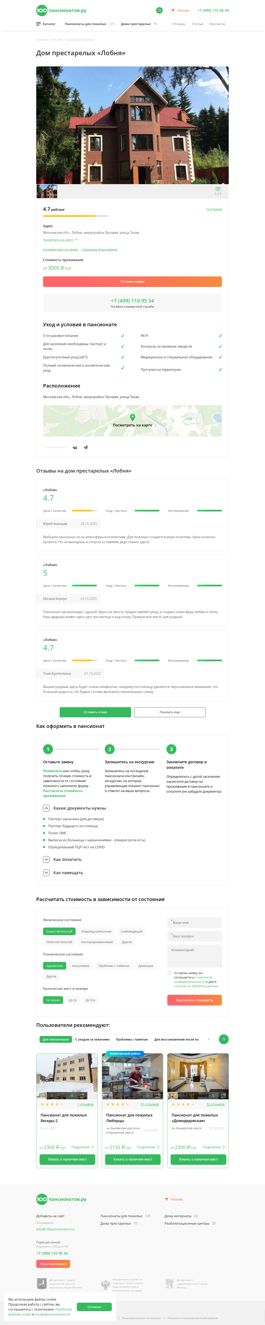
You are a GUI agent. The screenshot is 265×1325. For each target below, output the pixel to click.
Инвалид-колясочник (96, 931)
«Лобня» (50, 490)
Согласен (94, 1307)
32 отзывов (215, 1104)
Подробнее (80, 1147)
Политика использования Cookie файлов (192, 1318)
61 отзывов (150, 1104)
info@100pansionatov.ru (55, 1229)
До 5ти (90, 1000)
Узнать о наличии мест (67, 1159)
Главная (42, 40)
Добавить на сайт (50, 1216)
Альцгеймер (80, 966)
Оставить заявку (132, 281)
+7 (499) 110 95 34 (213, 10)
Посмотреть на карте (132, 424)
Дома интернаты (181, 1216)
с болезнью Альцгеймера (99, 249)
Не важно (53, 1000)
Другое (127, 942)
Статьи (197, 24)
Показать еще (170, 712)
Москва (183, 10)
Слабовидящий (131, 931)
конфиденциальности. (53, 1314)
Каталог (49, 24)
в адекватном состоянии (60, 249)
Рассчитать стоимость (194, 1000)
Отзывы (179, 24)
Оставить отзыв (95, 712)
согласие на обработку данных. (196, 986)
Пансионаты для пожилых (89, 24)
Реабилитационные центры (190, 1223)
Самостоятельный (59, 931)
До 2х (73, 1000)
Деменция (146, 966)
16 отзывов (214, 209)
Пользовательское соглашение (141, 1318)
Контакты (217, 24)
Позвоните (52, 771)
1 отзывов (85, 1104)
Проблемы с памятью (114, 966)
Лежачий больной (59, 942)
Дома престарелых (139, 24)
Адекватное (54, 966)
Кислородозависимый (97, 942)
